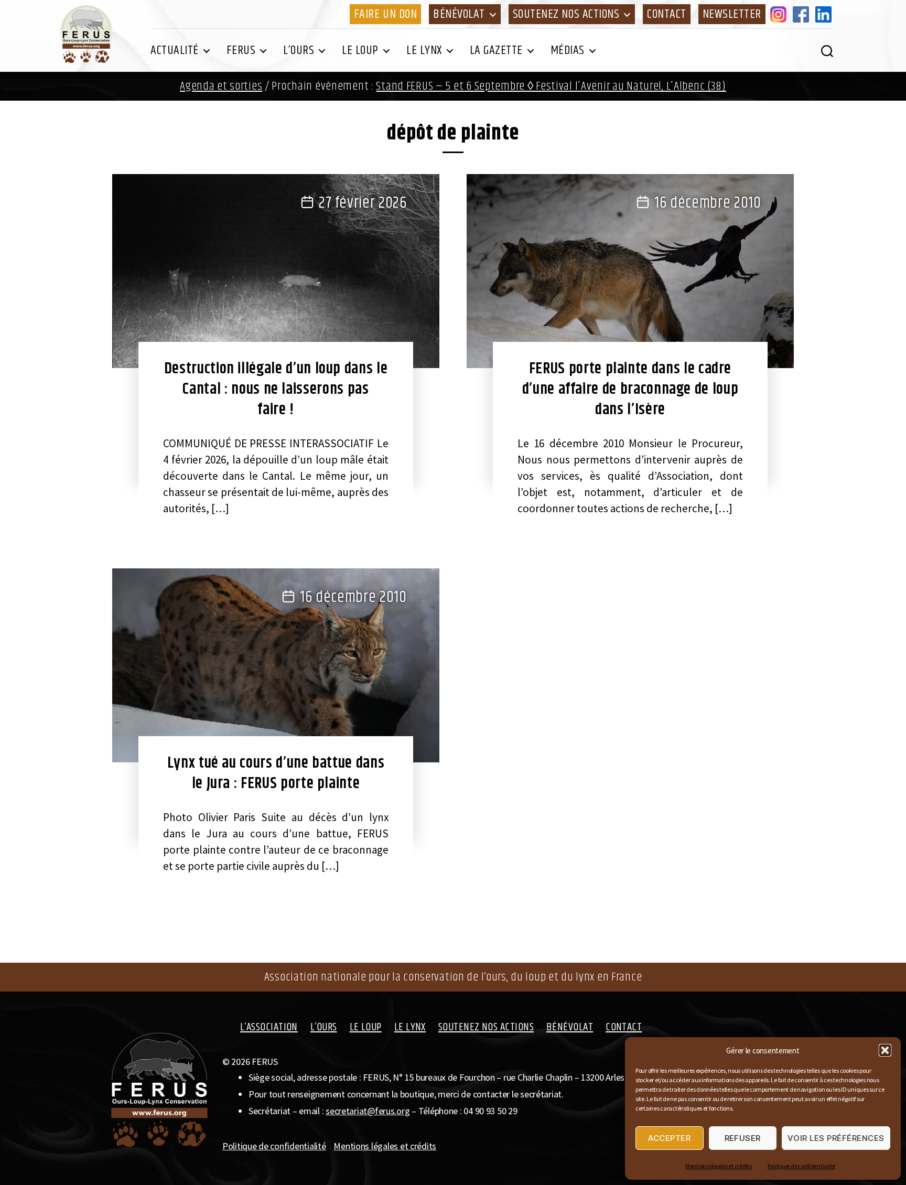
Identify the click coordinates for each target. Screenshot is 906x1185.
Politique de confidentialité (801, 1166)
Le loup (360, 50)
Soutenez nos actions (566, 14)
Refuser (743, 1138)
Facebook (803, 14)
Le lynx (424, 50)
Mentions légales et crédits (718, 1166)
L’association (269, 1027)
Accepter (669, 1138)
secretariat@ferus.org (367, 1111)
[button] (885, 1050)
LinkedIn (825, 14)
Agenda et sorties (221, 86)
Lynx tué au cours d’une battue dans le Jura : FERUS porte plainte (276, 773)
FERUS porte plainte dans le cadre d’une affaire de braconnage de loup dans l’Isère (630, 389)
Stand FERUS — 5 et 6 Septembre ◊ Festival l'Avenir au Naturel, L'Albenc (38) (551, 86)
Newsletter (732, 14)
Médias (568, 50)
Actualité (174, 50)
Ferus (241, 50)
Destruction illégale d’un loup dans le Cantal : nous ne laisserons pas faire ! (276, 389)
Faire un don (385, 14)
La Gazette (496, 50)
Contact (666, 14)
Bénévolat (459, 14)
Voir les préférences (836, 1138)
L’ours (298, 50)
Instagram (780, 14)
